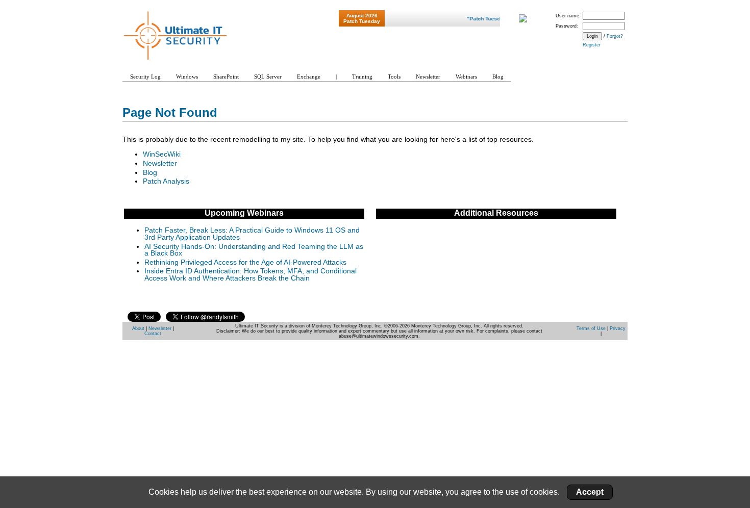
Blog (150, 172)
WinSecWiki (162, 154)
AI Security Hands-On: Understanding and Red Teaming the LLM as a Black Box (253, 250)
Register (592, 44)
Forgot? (615, 36)
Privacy (618, 328)
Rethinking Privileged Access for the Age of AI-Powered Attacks (245, 262)
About (138, 328)
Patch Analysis (166, 181)
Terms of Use (591, 328)
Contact (152, 333)
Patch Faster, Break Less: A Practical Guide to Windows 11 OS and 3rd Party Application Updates (252, 233)
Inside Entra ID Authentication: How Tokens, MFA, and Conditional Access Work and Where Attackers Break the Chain (250, 274)
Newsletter (160, 163)
